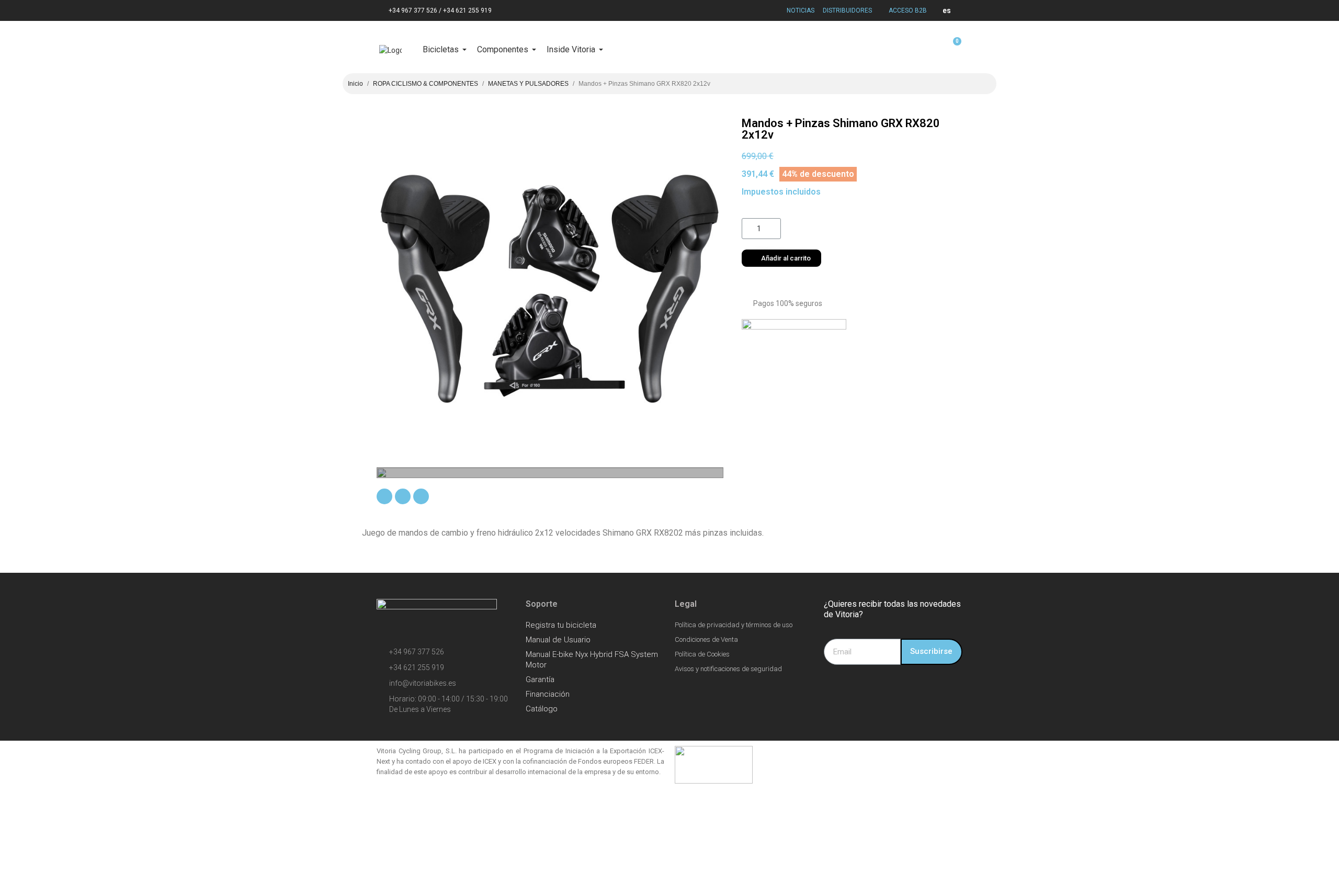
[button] (781, 258)
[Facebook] (384, 496)
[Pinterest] (421, 496)
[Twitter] (403, 496)
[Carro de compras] (952, 47)
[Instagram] (837, 688)
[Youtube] (894, 688)
